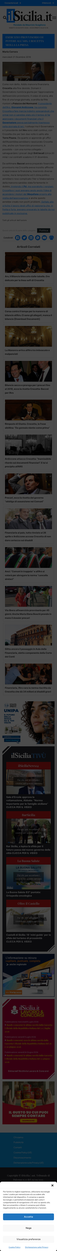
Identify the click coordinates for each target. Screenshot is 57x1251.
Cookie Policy (15, 1247)
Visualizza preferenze (29, 1239)
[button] (52, 1185)
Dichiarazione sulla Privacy (36, 1247)
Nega (28, 1228)
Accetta (28, 1216)
